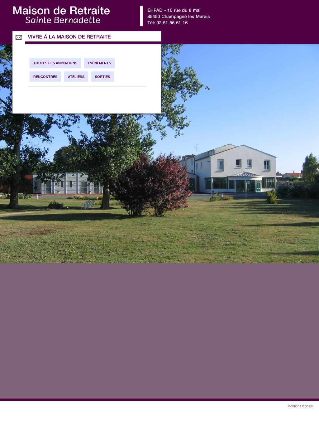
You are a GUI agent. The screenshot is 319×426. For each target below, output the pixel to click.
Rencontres (45, 77)
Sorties (102, 77)
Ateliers (76, 77)
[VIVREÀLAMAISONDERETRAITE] (69, 37)
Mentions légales (300, 406)
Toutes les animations (55, 63)
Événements (99, 63)
